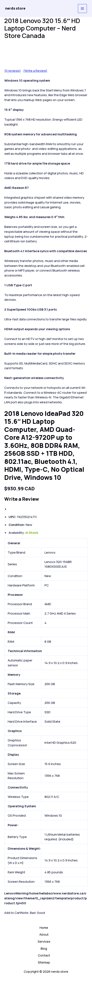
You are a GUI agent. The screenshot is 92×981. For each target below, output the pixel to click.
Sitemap (44, 962)
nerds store (15, 8)
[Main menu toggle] (82, 8)
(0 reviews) (12, 70)
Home (44, 927)
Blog (44, 948)
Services (44, 941)
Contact (44, 955)
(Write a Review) (35, 70)
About (44, 934)
